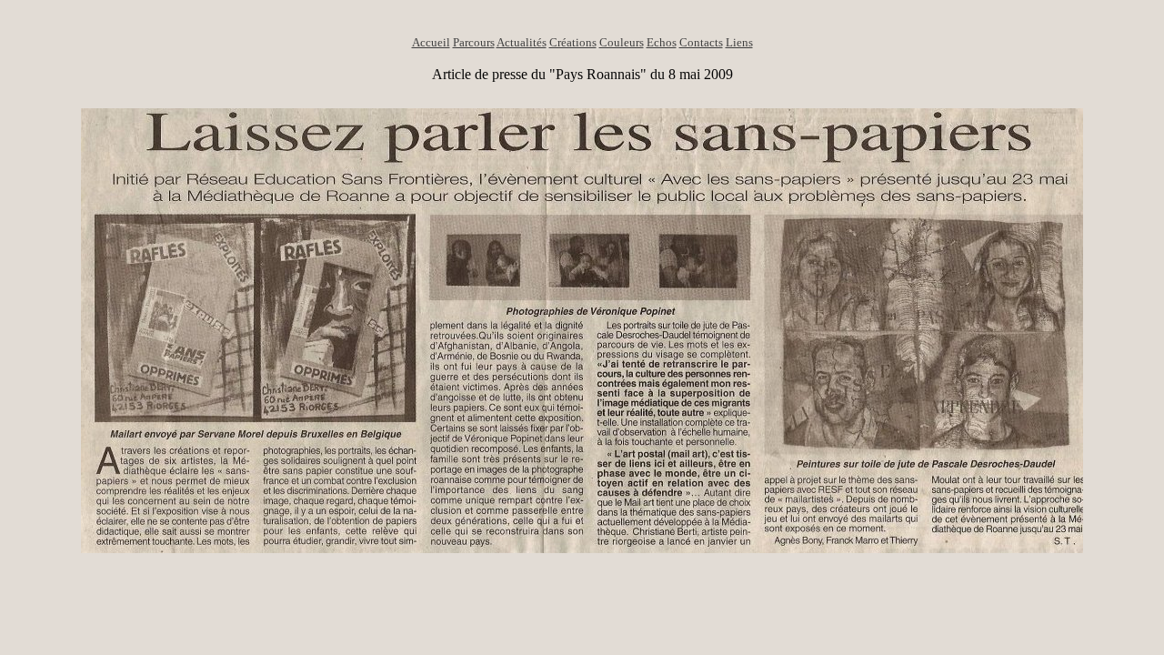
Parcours (474, 42)
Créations (573, 42)
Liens (739, 42)
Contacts (701, 42)
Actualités (522, 42)
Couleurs (621, 42)
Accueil (431, 42)
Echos (662, 42)
